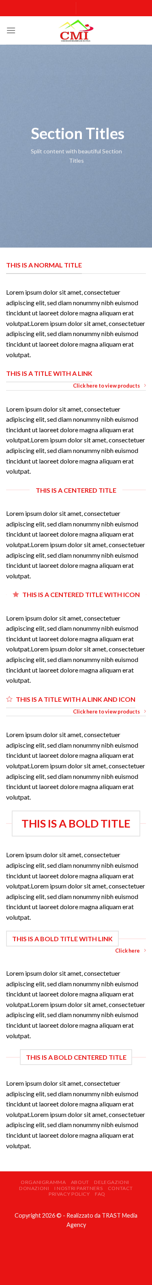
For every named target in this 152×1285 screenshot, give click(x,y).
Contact (120, 1188)
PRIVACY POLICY (69, 1194)
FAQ (100, 1194)
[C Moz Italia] (76, 30)
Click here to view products (106, 385)
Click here (127, 950)
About (80, 1182)
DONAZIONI (34, 1188)
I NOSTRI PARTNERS (78, 1188)
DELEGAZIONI (111, 1182)
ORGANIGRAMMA (43, 1182)
